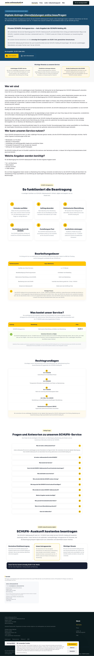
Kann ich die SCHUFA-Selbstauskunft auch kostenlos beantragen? (45, 468)
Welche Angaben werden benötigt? (45, 495)
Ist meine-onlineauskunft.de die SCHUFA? (45, 457)
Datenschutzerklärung (22, 652)
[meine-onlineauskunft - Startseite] (14, 2)
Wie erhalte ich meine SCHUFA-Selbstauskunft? (46, 490)
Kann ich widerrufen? (46, 511)
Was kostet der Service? (45, 462)
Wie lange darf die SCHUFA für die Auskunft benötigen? (45, 484)
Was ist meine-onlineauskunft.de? (45, 445)
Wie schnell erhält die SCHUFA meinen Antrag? (46, 479)
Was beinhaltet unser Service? (45, 473)
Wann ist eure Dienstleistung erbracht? (45, 506)
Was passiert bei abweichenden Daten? (46, 500)
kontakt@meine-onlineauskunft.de (16, 585)
